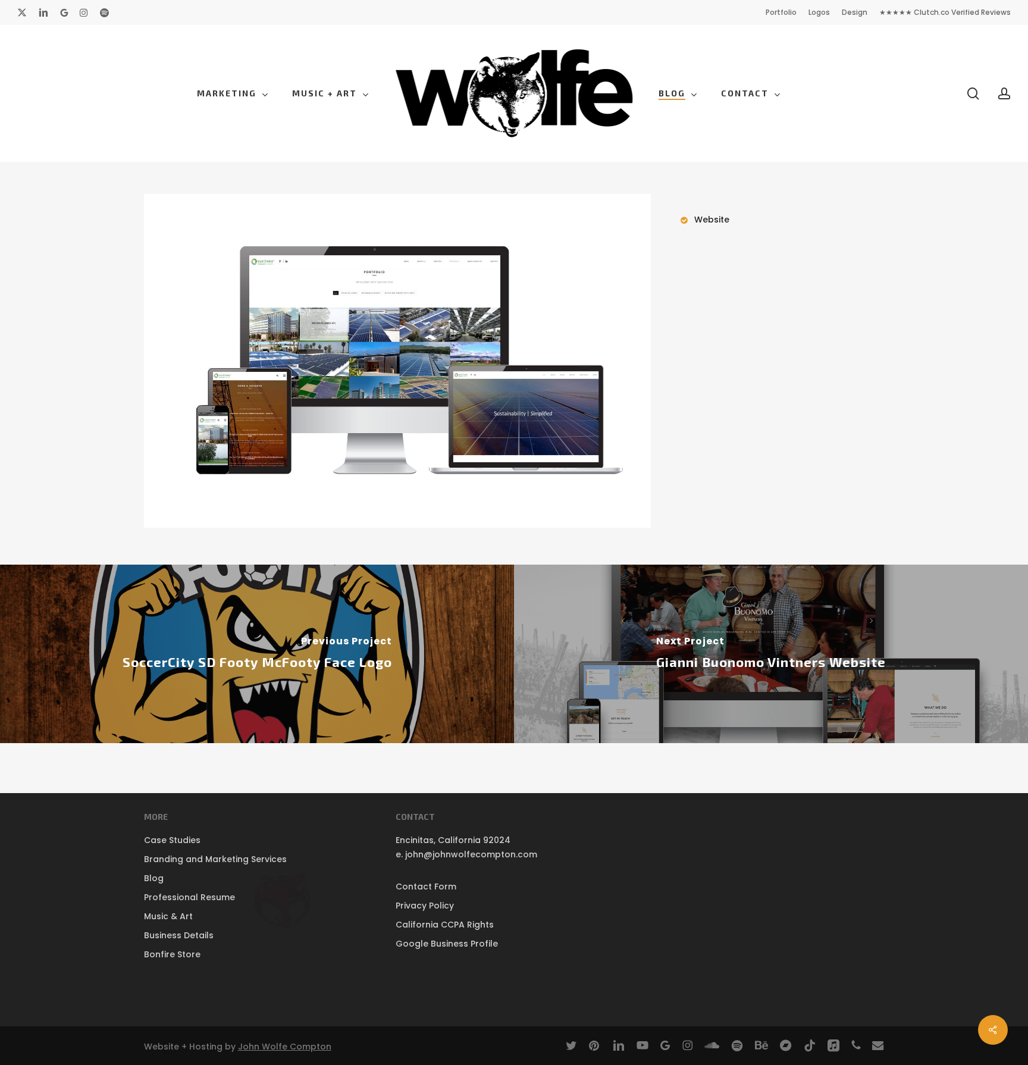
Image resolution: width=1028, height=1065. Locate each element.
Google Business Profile (447, 944)
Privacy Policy (425, 905)
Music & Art (168, 916)
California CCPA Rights (445, 925)
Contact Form (426, 886)
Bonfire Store (172, 954)
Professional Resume (189, 897)
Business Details (179, 935)
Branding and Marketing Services (215, 859)
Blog (154, 878)
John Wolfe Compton (284, 1047)
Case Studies (172, 840)
